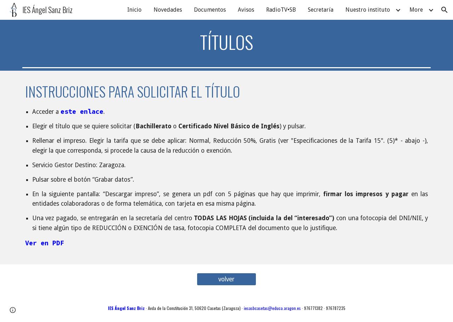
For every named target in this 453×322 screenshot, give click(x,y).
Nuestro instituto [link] (367, 9)
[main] (226, 42)
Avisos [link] (246, 9)
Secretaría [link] (320, 9)
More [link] (416, 9)
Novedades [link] (168, 9)
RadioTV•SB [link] (281, 9)
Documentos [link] (210, 9)
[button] (444, 9)
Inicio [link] (134, 9)
